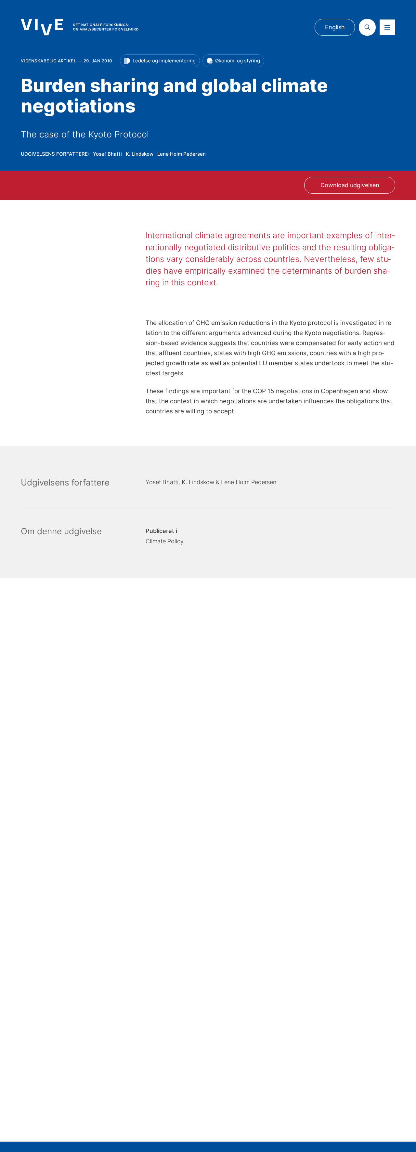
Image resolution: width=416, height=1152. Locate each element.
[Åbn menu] (387, 27)
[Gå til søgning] (367, 27)
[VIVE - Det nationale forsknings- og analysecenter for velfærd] (79, 27)
